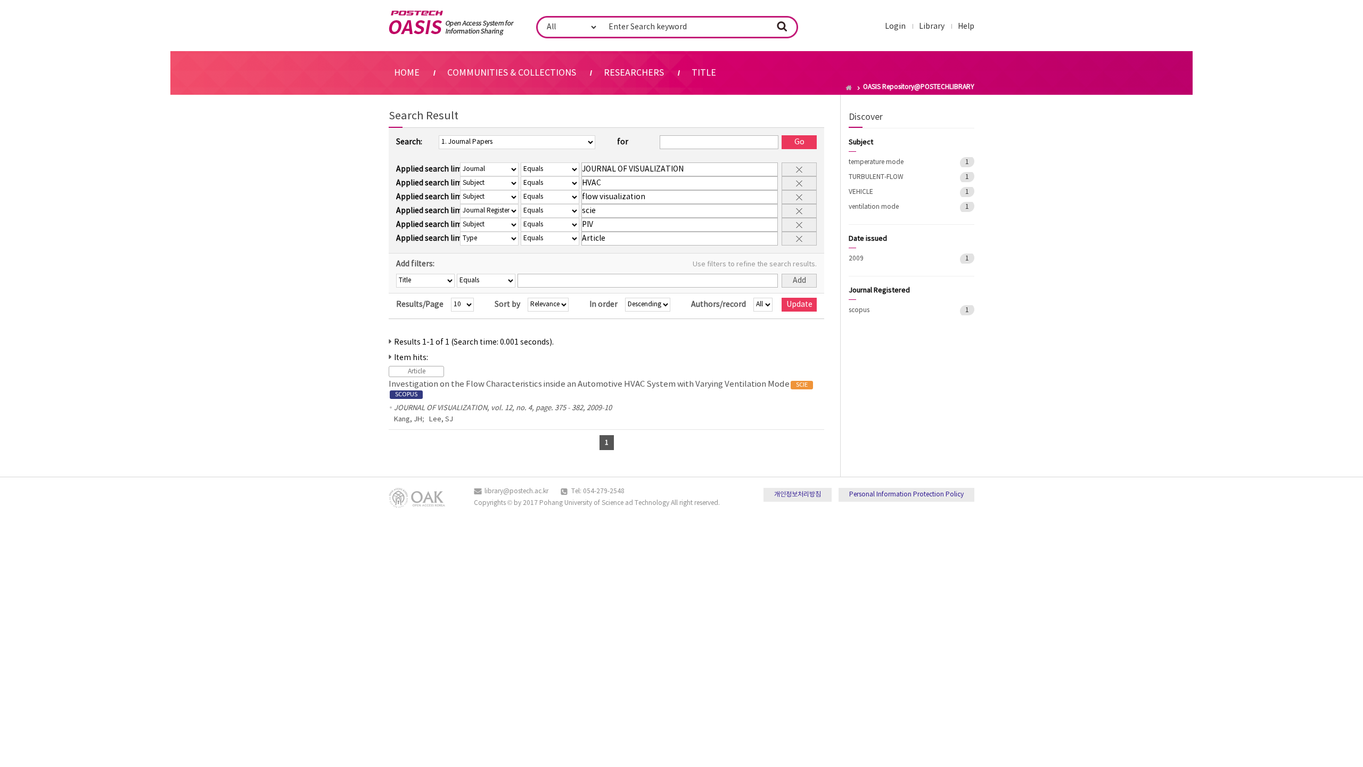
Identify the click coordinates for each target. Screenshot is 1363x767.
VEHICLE (861, 192)
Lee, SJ (441, 419)
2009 (856, 258)
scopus (859, 310)
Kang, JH (408, 419)
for (622, 142)
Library (932, 26)
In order (603, 304)
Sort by (507, 304)
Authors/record (718, 304)
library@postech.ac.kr (516, 491)
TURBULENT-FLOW (876, 177)
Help (966, 26)
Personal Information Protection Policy (906, 494)
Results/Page (420, 304)
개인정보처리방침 (797, 494)
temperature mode (876, 162)
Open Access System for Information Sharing (451, 23)
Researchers (634, 73)
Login (895, 26)
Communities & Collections (511, 73)
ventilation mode (874, 206)
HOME (407, 73)
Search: (409, 142)
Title (704, 73)
